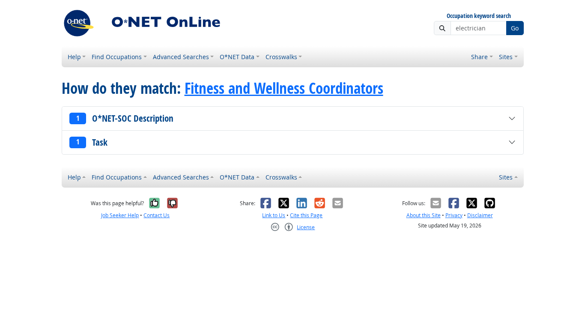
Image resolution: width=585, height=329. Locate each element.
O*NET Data (237, 57)
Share (479, 57)
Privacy (454, 215)
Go (515, 28)
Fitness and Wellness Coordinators (284, 88)
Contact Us (156, 215)
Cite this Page (306, 215)
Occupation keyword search (479, 16)
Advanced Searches (181, 57)
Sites (506, 57)
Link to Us (273, 215)
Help (74, 57)
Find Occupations (117, 57)
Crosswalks (281, 57)
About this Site (423, 215)
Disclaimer (480, 215)
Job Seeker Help (120, 215)
